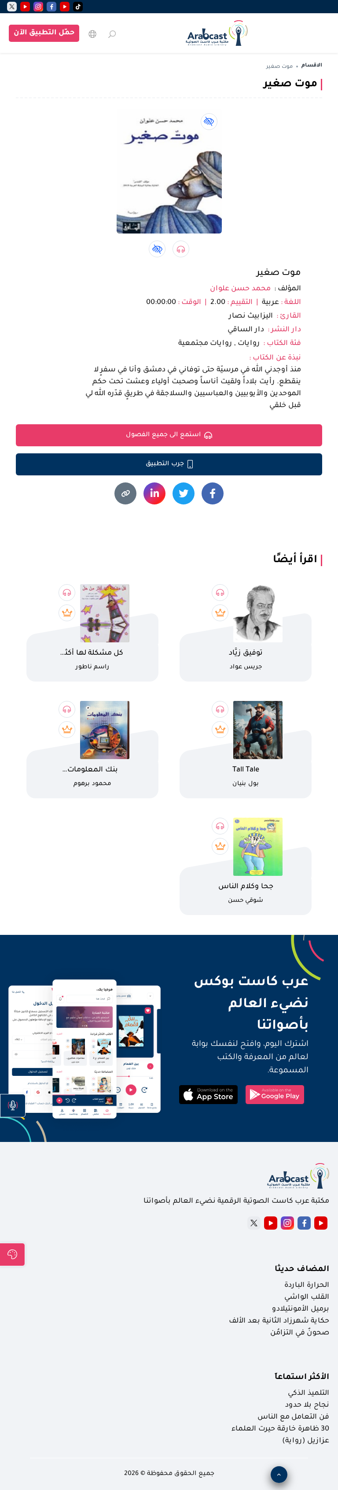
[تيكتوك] (77, 6)
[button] (13, 1105)
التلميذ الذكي (308, 1393)
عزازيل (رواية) (305, 1441)
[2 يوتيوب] (25, 6)
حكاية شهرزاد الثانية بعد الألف (279, 1321)
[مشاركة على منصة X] (184, 493)
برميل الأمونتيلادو (300, 1309)
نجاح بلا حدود (307, 1405)
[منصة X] (254, 1223)
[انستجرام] (38, 6)
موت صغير (279, 273)
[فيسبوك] (51, 6)
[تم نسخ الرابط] (125, 493)
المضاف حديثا (302, 1269)
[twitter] (11, 6)
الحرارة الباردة (306, 1286)
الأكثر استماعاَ (302, 1377)
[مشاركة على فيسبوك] (213, 493)
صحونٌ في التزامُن (299, 1333)
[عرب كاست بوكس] (217, 33)
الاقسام (311, 66)
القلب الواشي (306, 1297)
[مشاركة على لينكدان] (154, 493)
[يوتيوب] (64, 6)
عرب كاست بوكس (241, 982)
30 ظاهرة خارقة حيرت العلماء (280, 1429)
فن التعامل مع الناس (293, 1417)
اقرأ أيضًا (295, 560)
